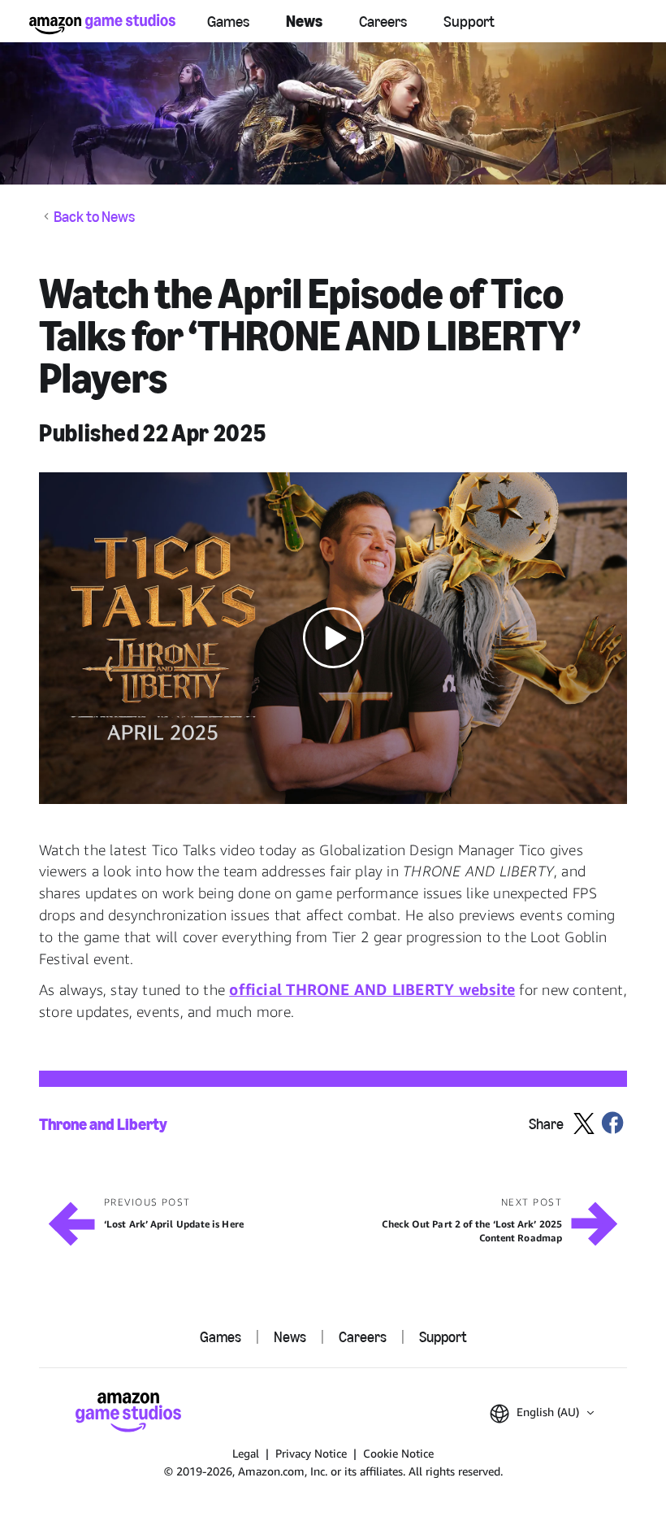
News (304, 21)
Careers (383, 21)
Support (469, 21)
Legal (245, 1453)
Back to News (94, 216)
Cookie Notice (398, 1453)
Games (228, 21)
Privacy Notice (311, 1453)
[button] (333, 637)
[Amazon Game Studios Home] (102, 24)
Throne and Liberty (103, 1124)
